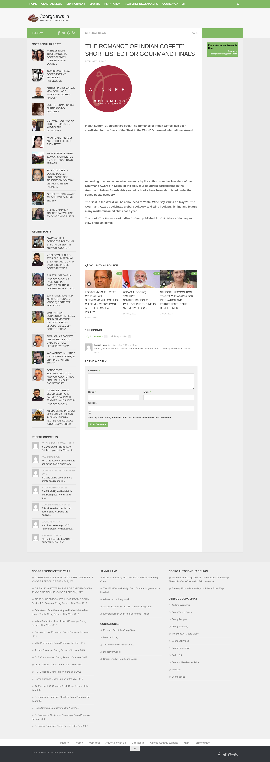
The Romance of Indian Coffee (118, 644)
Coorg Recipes (179, 619)
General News (51, 3)
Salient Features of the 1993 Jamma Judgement (127, 606)
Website (92, 403)
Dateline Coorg (110, 637)
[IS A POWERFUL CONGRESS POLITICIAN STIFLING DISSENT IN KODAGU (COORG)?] (38, 242)
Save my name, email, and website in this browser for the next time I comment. (130, 417)
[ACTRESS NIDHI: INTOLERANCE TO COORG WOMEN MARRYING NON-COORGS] (38, 55)
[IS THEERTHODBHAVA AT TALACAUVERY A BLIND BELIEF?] (38, 198)
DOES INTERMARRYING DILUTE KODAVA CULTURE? (60, 108)
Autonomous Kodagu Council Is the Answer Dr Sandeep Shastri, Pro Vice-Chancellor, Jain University (199, 579)
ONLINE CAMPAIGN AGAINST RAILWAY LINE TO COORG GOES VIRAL (60, 213)
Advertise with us (115, 742)
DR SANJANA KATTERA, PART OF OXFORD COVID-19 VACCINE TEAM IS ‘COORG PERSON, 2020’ (62, 590)
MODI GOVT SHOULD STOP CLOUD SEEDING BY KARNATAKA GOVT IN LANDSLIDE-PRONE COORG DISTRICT (60, 262)
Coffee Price (178, 655)
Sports (95, 3)
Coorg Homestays (181, 648)
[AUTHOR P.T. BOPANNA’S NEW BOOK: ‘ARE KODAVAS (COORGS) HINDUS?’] (38, 92)
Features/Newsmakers (141, 3)
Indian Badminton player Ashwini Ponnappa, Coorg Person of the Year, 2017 (59, 623)
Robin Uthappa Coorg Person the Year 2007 (57, 708)
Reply (97, 352)
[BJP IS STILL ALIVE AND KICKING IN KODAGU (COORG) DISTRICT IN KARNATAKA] (38, 300)
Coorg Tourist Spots (182, 612)
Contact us (138, 742)
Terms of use (202, 742)
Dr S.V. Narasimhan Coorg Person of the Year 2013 (61, 657)
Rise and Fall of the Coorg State (119, 630)
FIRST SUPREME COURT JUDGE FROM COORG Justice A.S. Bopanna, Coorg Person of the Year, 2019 (60, 601)
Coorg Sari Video (180, 640)
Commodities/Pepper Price (185, 662)
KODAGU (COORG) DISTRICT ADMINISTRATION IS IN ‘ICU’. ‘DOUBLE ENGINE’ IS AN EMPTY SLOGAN (139, 300)
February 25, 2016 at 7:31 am (124, 345)
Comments (98, 336)
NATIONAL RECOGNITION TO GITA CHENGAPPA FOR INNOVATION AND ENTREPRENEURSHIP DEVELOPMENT (176, 300)
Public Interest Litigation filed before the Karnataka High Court (129, 579)
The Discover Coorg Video (185, 633)
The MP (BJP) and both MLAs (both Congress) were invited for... (57, 494)
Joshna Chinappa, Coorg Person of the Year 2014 (60, 650)
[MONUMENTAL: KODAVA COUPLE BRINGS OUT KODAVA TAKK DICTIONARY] (38, 125)
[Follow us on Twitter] (64, 33)
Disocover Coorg (111, 651)
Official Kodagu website (164, 742)
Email (147, 392)
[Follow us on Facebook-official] (59, 33)
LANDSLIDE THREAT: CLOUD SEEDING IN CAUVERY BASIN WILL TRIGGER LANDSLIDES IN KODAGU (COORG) (61, 397)
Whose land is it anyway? (116, 599)
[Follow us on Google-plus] (69, 33)
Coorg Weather (173, 3)
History (64, 742)
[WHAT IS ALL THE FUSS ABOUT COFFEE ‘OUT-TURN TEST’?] (38, 142)
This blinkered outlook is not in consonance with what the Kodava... (57, 511)
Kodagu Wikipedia (181, 605)
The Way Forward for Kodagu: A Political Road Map (198, 588)
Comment (94, 370)
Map (186, 742)
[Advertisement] (186, 18)
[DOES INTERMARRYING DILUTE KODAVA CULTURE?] (38, 109)
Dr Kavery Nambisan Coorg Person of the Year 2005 (61, 726)
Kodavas (176, 669)
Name (91, 392)
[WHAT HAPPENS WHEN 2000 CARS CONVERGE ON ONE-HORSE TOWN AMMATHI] (38, 158)
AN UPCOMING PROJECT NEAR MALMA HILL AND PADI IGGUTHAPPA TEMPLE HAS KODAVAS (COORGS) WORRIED (61, 417)
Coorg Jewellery (180, 626)
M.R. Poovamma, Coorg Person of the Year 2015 (60, 643)
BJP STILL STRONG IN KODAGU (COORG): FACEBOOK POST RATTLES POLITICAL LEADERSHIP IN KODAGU (61, 282)
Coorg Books (178, 676)
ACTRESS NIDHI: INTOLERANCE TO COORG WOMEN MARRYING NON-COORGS (57, 57)
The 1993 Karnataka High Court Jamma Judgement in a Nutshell (130, 590)
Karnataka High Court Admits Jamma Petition (126, 613)
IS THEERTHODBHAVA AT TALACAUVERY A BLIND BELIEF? (61, 197)
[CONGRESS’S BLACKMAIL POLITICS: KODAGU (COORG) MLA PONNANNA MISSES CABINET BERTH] (38, 374)
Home (33, 3)
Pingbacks (122, 336)
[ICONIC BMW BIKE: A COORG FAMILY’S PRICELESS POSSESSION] (38, 75)
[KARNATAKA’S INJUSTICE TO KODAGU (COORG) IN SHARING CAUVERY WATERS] (38, 357)
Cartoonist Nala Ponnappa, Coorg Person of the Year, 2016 (60, 634)
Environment (75, 3)
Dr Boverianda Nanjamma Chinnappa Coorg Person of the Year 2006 (61, 717)
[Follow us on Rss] (74, 33)
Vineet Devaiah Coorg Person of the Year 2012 (58, 664)
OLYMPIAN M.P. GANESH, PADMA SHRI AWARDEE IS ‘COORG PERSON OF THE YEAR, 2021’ (62, 579)
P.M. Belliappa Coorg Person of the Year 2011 (58, 671)
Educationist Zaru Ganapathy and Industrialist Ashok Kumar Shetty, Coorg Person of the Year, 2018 (60, 612)
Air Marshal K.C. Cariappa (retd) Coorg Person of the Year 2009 (60, 688)
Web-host (94, 742)
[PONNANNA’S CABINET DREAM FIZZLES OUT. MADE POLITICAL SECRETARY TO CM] (38, 340)
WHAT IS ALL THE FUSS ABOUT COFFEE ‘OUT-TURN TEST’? (60, 141)
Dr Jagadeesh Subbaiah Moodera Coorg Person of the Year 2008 (61, 699)
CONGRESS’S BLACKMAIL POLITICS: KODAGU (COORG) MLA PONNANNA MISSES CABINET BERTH (60, 377)
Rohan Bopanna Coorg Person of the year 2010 (59, 679)
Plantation (112, 3)
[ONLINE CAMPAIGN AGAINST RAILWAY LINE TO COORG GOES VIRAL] (38, 214)
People (79, 742)
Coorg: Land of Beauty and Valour (120, 659)
